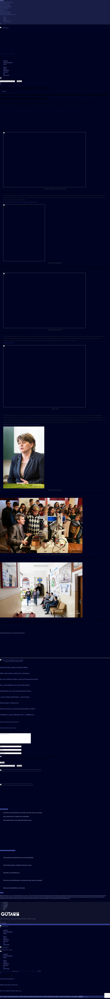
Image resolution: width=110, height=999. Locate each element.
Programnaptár (8, 62)
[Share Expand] (22, 661)
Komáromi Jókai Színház (6, 897)
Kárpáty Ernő (42, 897)
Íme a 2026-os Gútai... (4, 8)
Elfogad (81, 996)
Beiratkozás (7, 895)
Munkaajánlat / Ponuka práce (9, 703)
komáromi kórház (17, 897)
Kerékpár (89, 895)
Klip (93, 895)
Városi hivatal (52, 898)
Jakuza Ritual (73, 895)
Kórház (47, 897)
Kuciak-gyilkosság (33, 897)
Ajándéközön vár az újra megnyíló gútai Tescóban (15, 691)
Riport (5, 68)
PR (4, 73)
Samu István (17, 898)
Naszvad (92, 897)
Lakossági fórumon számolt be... (6, 6)
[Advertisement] (55, 41)
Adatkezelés (13, 918)
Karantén (84, 895)
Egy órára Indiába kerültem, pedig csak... (11, 990)
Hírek (4, 64)
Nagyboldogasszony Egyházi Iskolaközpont (13, 632)
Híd (38, 895)
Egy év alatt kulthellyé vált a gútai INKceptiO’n (15, 685)
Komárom (103, 895)
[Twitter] (0, 23)
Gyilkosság (31, 895)
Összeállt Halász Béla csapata (5, 7)
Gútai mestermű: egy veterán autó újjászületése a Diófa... (18, 708)
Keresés (19, 81)
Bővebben (85, 996)
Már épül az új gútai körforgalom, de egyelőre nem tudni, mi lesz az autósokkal (22, 812)
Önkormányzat (66, 898)
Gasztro (5, 72)
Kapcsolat (5, 19)
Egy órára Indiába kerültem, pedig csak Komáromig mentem (19, 679)
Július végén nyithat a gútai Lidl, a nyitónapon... (15, 673)
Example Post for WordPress (5, 13)
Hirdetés (4, 18)
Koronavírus (25, 897)
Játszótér (79, 895)
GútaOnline (4, 91)
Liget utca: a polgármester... (5, 4)
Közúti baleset (63, 897)
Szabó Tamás (27, 898)
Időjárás (41, 895)
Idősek (45, 895)
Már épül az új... (3, 10)
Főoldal (4, 17)
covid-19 (12, 895)
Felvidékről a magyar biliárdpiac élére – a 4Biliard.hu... (17, 714)
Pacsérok (96, 897)
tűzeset (37, 898)
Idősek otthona (51, 895)
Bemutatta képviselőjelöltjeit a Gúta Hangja (14, 887)
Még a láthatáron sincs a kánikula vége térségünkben (16, 816)
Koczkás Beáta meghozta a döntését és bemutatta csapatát (17, 865)
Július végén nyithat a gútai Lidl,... (9, 984)
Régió (12, 898)
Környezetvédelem (54, 897)
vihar (41, 898)
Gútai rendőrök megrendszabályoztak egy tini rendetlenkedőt (18, 857)
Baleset (2, 895)
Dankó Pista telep (19, 895)
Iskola (68, 895)
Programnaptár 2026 (7, 21)
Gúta (1, 632)
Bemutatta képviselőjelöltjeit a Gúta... (7, 2)
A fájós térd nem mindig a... (7, 978)
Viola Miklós (46, 898)
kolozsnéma (98, 895)
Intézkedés (64, 895)
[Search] (0, 79)
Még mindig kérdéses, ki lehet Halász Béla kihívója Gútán (17, 820)
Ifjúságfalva (58, 895)
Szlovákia (33, 898)
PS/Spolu (8, 898)
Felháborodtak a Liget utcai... (5, 11)
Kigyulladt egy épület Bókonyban (11, 872)
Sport (5, 67)
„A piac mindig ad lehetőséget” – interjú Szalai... (15, 697)
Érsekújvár (59, 898)
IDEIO (34, 918)
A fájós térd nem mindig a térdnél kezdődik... (14, 667)
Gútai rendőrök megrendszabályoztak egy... (8, 14)
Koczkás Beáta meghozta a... (5, 3)
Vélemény (6, 70)
